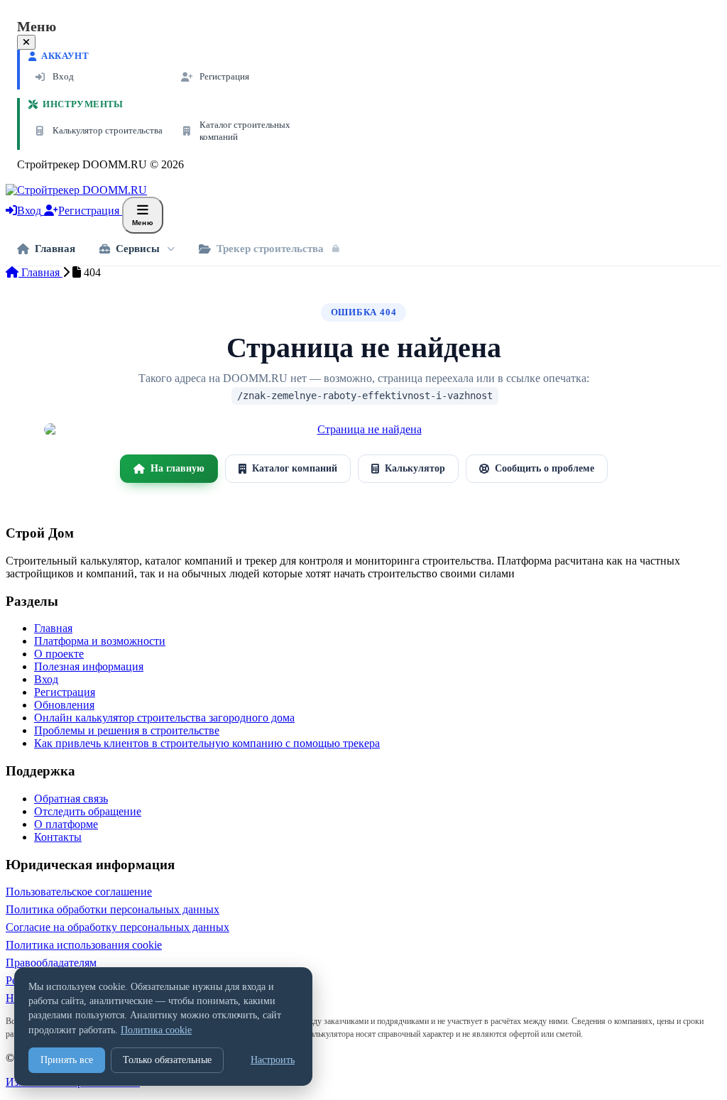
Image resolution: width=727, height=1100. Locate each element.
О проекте (59, 654)
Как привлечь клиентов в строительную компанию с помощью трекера (207, 743)
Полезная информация (88, 666)
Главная (40, 272)
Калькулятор (415, 468)
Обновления (64, 705)
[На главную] (363, 429)
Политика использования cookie (84, 945)
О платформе (66, 824)
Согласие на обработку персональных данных (117, 927)
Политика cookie (156, 1030)
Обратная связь (71, 799)
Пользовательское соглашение (79, 892)
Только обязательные (167, 1060)
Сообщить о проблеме (544, 468)
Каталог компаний (294, 468)
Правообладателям (51, 963)
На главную (177, 468)
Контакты (58, 837)
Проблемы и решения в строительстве (126, 730)
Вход (46, 679)
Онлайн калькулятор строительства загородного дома (164, 718)
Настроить (273, 1060)
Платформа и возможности (99, 641)
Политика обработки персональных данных (112, 909)
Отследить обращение (87, 811)
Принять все (66, 1060)
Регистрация (64, 692)
